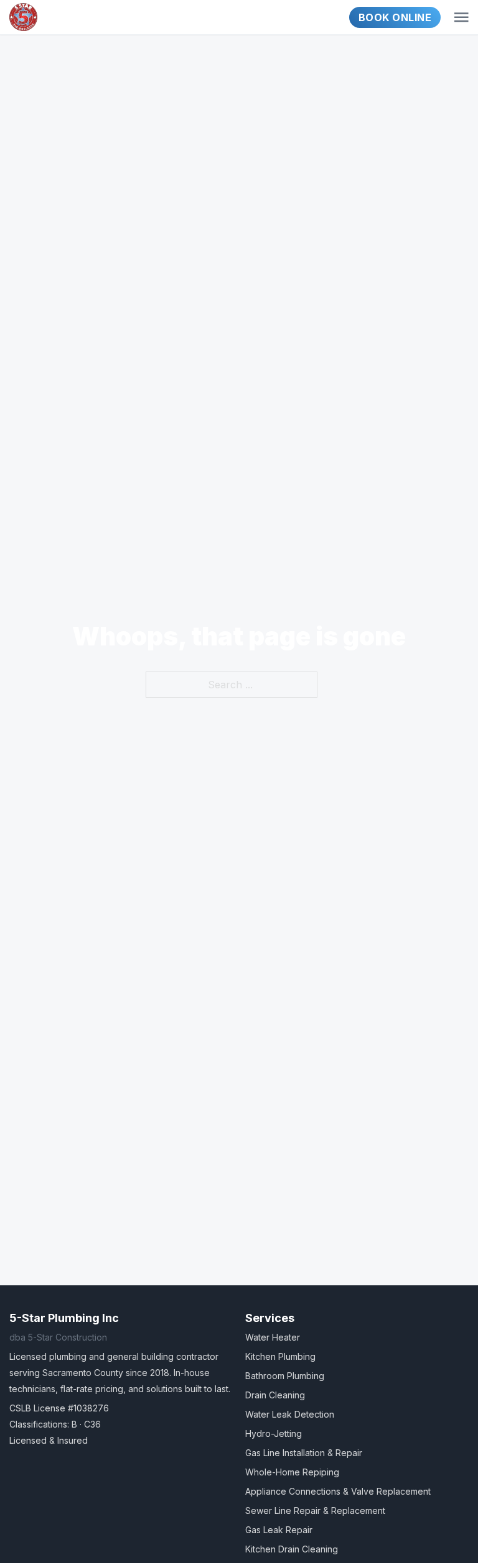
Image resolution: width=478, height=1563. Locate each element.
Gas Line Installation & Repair (303, 1452)
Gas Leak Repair (278, 1529)
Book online (395, 17)
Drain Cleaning (275, 1395)
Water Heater (272, 1337)
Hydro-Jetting (273, 1433)
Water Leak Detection (289, 1414)
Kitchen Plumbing (280, 1356)
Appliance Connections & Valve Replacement (338, 1491)
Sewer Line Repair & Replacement (315, 1510)
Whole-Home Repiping (292, 1472)
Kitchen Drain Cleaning (291, 1549)
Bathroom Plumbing (284, 1375)
